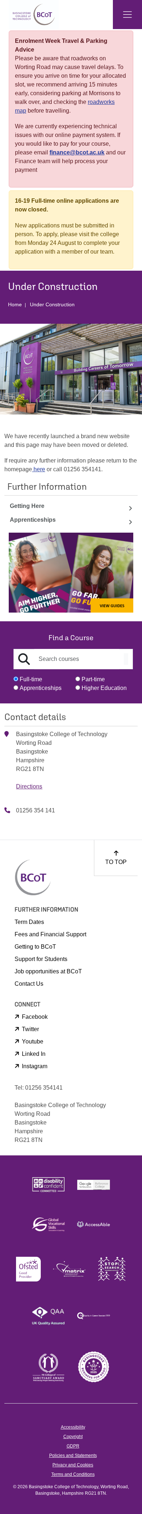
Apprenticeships (33, 520)
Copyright (73, 1436)
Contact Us (29, 984)
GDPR (73, 1446)
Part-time (93, 679)
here (38, 469)
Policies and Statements (73, 1455)
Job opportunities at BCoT (48, 971)
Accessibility (73, 1427)
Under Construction (52, 304)
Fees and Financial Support (50, 934)
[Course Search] (126, 659)
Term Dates (29, 922)
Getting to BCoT (35, 947)
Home (15, 304)
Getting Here (27, 506)
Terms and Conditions (73, 1474)
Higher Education (104, 688)
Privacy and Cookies (72, 1464)
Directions (29, 786)
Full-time (31, 679)
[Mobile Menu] (127, 14)
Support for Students (41, 959)
